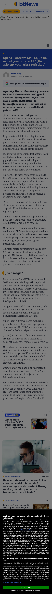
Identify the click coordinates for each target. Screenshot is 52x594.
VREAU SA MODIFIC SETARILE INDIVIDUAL (26, 590)
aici (28, 545)
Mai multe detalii (27, 530)
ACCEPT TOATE (26, 587)
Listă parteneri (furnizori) (12, 582)
